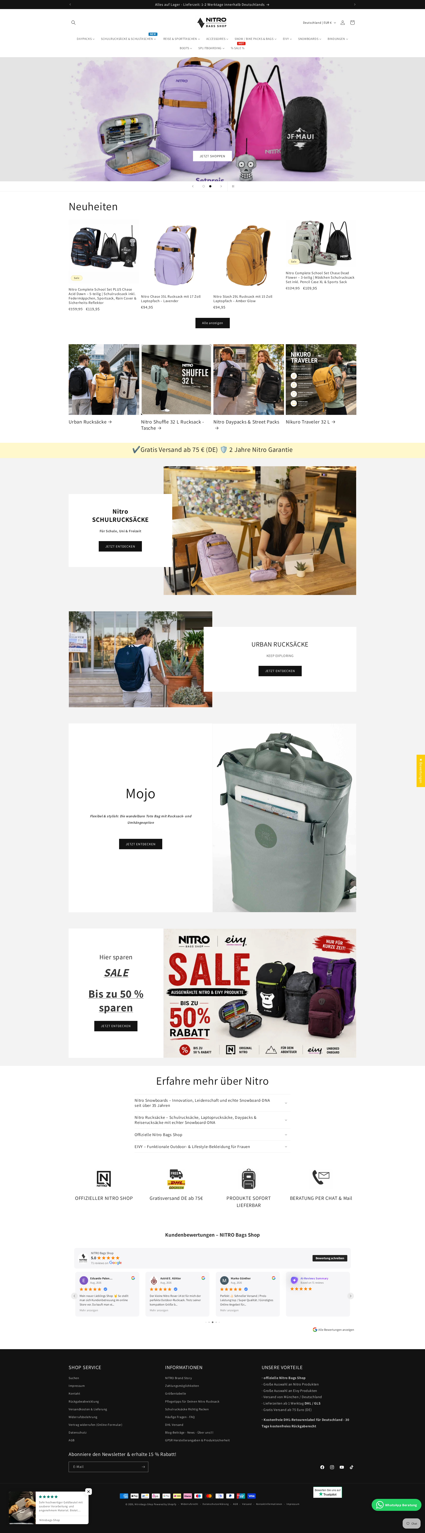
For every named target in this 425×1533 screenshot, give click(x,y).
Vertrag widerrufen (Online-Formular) (95, 1425)
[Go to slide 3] (207, 1322)
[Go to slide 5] (214, 1322)
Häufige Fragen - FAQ (180, 1417)
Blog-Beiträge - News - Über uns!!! (189, 1432)
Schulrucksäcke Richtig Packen (187, 1409)
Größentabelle (175, 1393)
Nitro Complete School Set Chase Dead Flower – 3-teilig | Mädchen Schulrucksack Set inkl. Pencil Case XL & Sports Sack (320, 277)
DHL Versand (174, 1425)
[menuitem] (86, 38)
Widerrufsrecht (189, 1504)
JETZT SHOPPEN (212, 156)
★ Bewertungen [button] (421, 770)
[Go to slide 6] (217, 1322)
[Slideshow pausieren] (232, 186)
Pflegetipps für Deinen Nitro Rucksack (192, 1401)
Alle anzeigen (212, 323)
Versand (247, 1504)
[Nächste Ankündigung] (355, 4)
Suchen (74, 1378)
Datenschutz (78, 1432)
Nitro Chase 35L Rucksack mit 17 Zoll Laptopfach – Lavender (171, 298)
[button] (73, 22)
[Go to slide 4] (210, 1322)
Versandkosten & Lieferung (88, 1409)
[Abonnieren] (143, 1467)
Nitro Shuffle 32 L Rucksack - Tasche (172, 425)
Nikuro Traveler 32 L (308, 422)
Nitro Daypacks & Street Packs (246, 422)
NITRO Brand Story (178, 1378)
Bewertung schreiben (330, 1258)
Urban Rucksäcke (87, 422)
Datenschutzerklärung (216, 1504)
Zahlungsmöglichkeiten (182, 1386)
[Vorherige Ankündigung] (70, 4)
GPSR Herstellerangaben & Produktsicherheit (197, 1440)
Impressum (77, 1386)
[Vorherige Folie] (193, 186)
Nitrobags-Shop (144, 1504)
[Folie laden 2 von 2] (210, 186)
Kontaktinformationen (269, 1504)
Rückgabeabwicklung (84, 1401)
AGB (72, 1440)
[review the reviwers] (344, 1278)
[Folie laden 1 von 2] (203, 186)
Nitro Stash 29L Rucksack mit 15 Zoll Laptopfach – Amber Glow (242, 298)
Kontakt (74, 1393)
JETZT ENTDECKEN (120, 546)
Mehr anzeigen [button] (299, 1310)
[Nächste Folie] (221, 186)
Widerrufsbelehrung (83, 1417)
